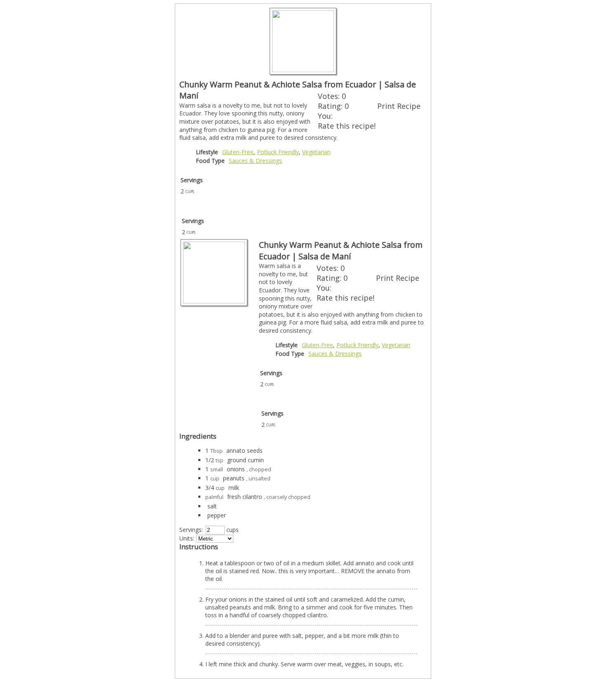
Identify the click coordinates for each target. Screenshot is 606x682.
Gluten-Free (238, 152)
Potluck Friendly (278, 152)
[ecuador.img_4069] (303, 70)
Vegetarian (316, 152)
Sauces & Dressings (255, 161)
